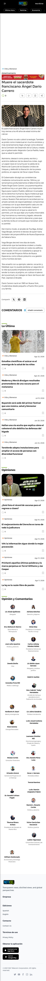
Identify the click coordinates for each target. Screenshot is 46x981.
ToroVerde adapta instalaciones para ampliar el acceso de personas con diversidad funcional (20, 450)
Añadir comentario (35, 310)
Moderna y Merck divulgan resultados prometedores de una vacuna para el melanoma (21, 383)
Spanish (6, 911)
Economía (36, 10)
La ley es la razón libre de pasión (18, 585)
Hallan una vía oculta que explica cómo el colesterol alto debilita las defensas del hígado (23, 428)
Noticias (23, 10)
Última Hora (10, 10)
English (5, 914)
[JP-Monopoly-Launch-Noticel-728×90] (23, 77)
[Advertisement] (23, 37)
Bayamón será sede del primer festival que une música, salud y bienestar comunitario (21, 406)
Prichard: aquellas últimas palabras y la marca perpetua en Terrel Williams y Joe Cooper (22, 566)
